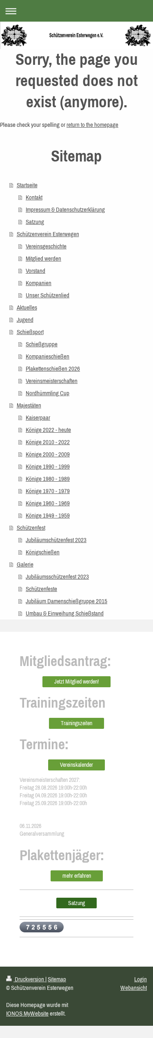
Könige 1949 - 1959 (48, 515)
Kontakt (34, 197)
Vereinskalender (76, 764)
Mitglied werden (43, 258)
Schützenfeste (41, 588)
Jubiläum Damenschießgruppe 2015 (66, 601)
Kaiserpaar (38, 417)
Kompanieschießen (47, 356)
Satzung (35, 221)
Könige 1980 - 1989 (48, 478)
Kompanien (38, 282)
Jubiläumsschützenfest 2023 (57, 576)
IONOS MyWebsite (27, 1013)
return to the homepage (92, 124)
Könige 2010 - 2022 (48, 441)
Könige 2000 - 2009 (48, 454)
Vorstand (35, 270)
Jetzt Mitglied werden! (76, 681)
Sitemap (57, 979)
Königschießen (43, 552)
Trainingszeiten (76, 723)
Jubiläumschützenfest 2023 (56, 539)
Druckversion (29, 979)
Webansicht (133, 987)
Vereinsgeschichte (46, 246)
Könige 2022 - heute (48, 429)
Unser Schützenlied (47, 295)
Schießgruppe (42, 344)
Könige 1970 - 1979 (48, 490)
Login (140, 979)
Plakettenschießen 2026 (53, 368)
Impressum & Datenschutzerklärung (65, 209)
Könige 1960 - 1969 (48, 503)
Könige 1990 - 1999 (48, 466)
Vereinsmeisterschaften (52, 380)
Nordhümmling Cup (47, 393)
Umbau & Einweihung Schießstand (65, 613)
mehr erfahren (76, 875)
